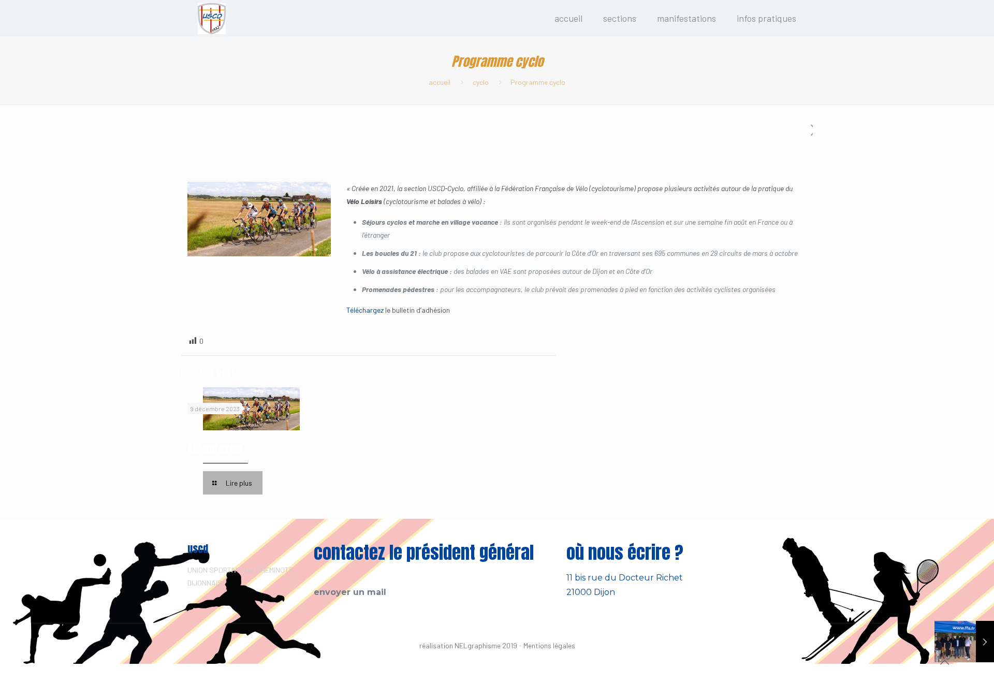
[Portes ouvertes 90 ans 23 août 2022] (964, 641)
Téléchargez (365, 310)
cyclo (481, 82)
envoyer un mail (350, 592)
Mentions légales (549, 645)
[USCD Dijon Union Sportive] (212, 18)
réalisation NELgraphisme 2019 (468, 645)
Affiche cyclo (214, 448)
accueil (439, 82)
